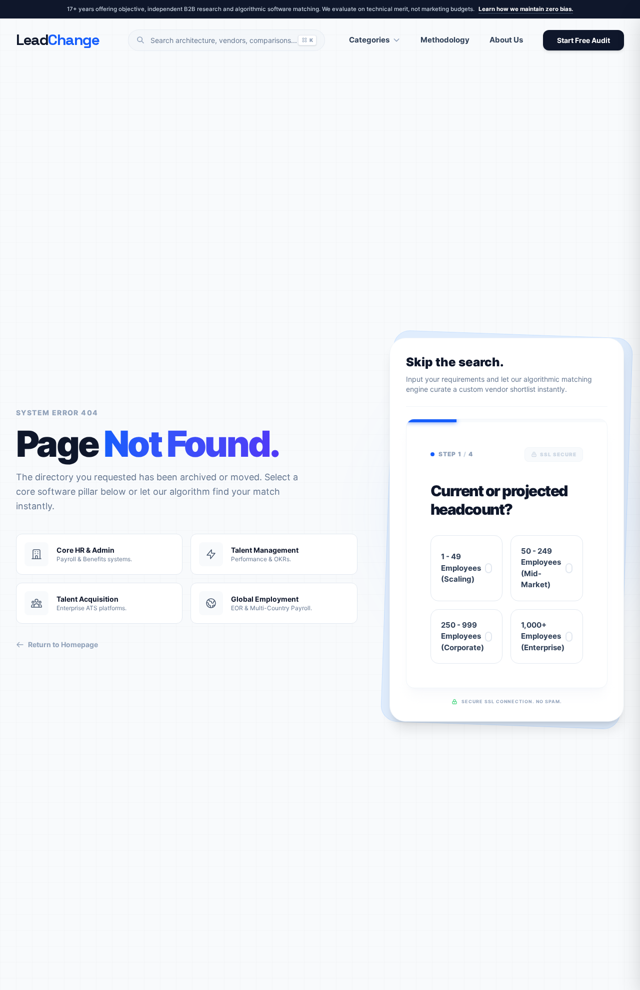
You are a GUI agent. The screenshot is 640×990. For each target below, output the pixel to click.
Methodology (445, 39)
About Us (506, 39)
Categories (369, 39)
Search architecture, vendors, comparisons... (231, 40)
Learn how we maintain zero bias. (525, 8)
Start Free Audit (583, 40)
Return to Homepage (63, 644)
